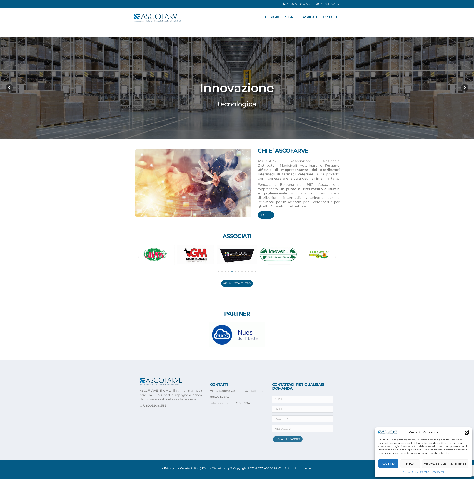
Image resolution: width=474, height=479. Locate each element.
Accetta (388, 463)
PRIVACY (425, 472)
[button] (466, 432)
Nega (410, 463)
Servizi (289, 17)
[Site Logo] (157, 17)
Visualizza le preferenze (445, 463)
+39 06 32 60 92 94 (297, 4)
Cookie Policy (410, 472)
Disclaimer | (220, 468)
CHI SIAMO (272, 17)
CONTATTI (438, 472)
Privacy (169, 468)
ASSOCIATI (310, 17)
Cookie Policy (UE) (193, 468)
